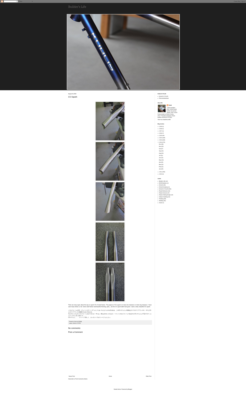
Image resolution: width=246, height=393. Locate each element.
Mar (160, 164)
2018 (160, 128)
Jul (160, 155)
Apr (160, 162)
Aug (160, 153)
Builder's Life (77, 6)
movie (160, 202)
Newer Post (72, 376)
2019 (160, 126)
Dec (160, 144)
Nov (160, 146)
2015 (160, 135)
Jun (160, 157)
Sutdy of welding (163, 197)
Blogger (130, 389)
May (160, 160)
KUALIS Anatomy (163, 187)
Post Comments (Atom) (81, 379)
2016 (160, 133)
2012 (160, 142)
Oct (160, 148)
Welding (161, 200)
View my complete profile (164, 119)
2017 (160, 131)
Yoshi (170, 105)
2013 (160, 140)
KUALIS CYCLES (77, 323)
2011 (160, 172)
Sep (160, 151)
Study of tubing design (165, 195)
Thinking (161, 198)
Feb (160, 166)
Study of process (163, 193)
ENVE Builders (163, 183)
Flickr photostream (164, 98)
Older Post (148, 376)
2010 (160, 174)
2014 (160, 137)
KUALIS (161, 185)
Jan (160, 169)
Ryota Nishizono (163, 191)
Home (110, 376)
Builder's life (162, 181)
